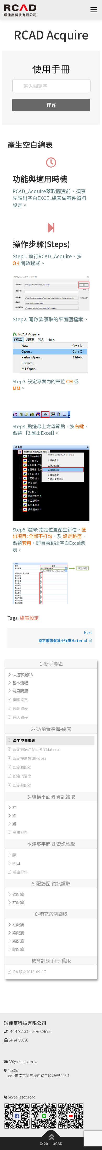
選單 (93, 9)
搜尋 (51, 105)
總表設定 (29, 617)
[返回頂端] (51, 1137)
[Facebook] (17, 1115)
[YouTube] (71, 1115)
